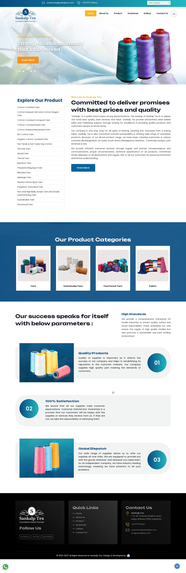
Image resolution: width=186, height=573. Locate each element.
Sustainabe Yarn (73, 286)
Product (80, 521)
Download (133, 13)
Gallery (147, 13)
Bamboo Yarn (24, 163)
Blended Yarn (24, 172)
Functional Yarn (25, 204)
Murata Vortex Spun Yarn (29, 182)
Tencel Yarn (23, 158)
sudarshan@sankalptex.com (60, 2)
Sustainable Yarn (25, 199)
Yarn (33, 286)
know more (28, 59)
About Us (103, 13)
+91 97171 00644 (89, 2)
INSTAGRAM (47, 537)
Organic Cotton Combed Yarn (32, 139)
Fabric (152, 286)
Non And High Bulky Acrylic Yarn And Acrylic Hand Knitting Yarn (38, 193)
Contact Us (162, 13)
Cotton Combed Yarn (28, 107)
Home (91, 13)
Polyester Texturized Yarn (30, 186)
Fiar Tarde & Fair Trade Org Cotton (34, 143)
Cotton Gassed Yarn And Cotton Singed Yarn (37, 114)
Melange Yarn (24, 177)
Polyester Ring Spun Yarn (29, 167)
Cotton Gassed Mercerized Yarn (33, 129)
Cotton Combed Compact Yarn (33, 120)
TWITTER (36, 537)
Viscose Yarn (23, 148)
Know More (83, 167)
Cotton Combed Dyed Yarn (31, 124)
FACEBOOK (25, 537)
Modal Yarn (23, 153)
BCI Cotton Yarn (25, 134)
